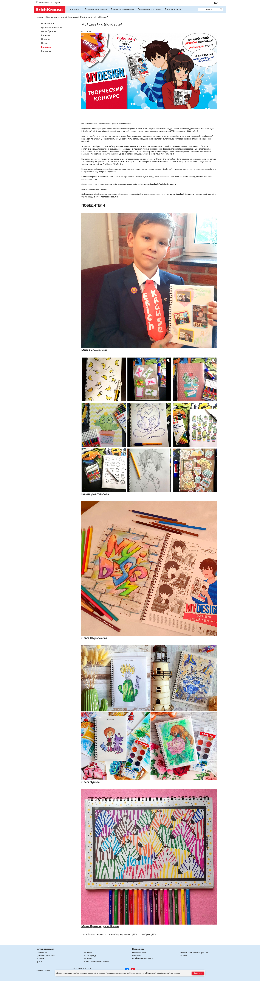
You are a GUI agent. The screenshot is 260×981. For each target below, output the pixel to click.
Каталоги (46, 35)
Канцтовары (75, 9)
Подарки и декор (173, 9)
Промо (44, 43)
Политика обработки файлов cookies (194, 954)
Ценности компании (51, 27)
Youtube (162, 184)
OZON (172, 131)
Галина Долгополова (95, 494)
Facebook (154, 184)
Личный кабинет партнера (96, 962)
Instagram (145, 184)
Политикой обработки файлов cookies (163, 973)
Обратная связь (139, 953)
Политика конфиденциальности (142, 957)
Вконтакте (171, 184)
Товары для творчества (123, 9)
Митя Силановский (94, 350)
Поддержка (138, 949)
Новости (45, 39)
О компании (47, 24)
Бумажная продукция (96, 9)
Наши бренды (48, 31)
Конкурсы (73, 17)
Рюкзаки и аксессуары (149, 9)
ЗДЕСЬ (134, 934)
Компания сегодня (48, 2)
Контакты (46, 51)
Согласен (197, 973)
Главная (40, 17)
